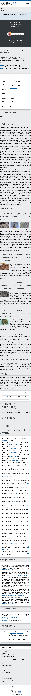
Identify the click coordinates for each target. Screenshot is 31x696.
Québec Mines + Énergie (8, 656)
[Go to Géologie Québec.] (1, 8)
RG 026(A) (14, 501)
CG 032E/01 (10, 515)
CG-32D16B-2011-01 (16, 460)
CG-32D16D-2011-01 (13, 444)
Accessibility (20, 686)
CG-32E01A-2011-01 (13, 456)
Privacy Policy (12, 686)
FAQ (3, 671)
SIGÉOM (4, 651)
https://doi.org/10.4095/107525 (9, 569)
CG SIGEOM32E (11, 527)
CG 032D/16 (10, 511)
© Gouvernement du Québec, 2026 (15, 694)
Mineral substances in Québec (9, 654)
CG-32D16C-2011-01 (14, 448)
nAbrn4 (2, 65)
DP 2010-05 (15, 493)
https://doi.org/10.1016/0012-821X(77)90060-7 (13, 595)
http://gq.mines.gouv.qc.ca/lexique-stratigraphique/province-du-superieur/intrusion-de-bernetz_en (14, 619)
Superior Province (13, 88)
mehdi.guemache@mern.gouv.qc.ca (16, 633)
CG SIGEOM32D (11, 523)
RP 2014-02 (12, 465)
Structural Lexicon (6, 666)
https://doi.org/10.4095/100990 (9, 603)
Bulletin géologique (6, 663)
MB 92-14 (12, 543)
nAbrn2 (2, 68)
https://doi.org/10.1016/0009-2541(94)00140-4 (17, 575)
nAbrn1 (2, 70)
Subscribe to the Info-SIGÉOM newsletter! (12, 659)
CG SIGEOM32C (11, 519)
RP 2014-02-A (14, 471)
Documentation (6, 672)
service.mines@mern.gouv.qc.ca (13, 680)
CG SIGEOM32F (11, 531)
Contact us (27, 3)
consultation (16, 16)
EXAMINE (4, 653)
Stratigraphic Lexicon (7, 665)
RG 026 (13, 497)
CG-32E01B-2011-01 (14, 452)
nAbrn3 (2, 67)
